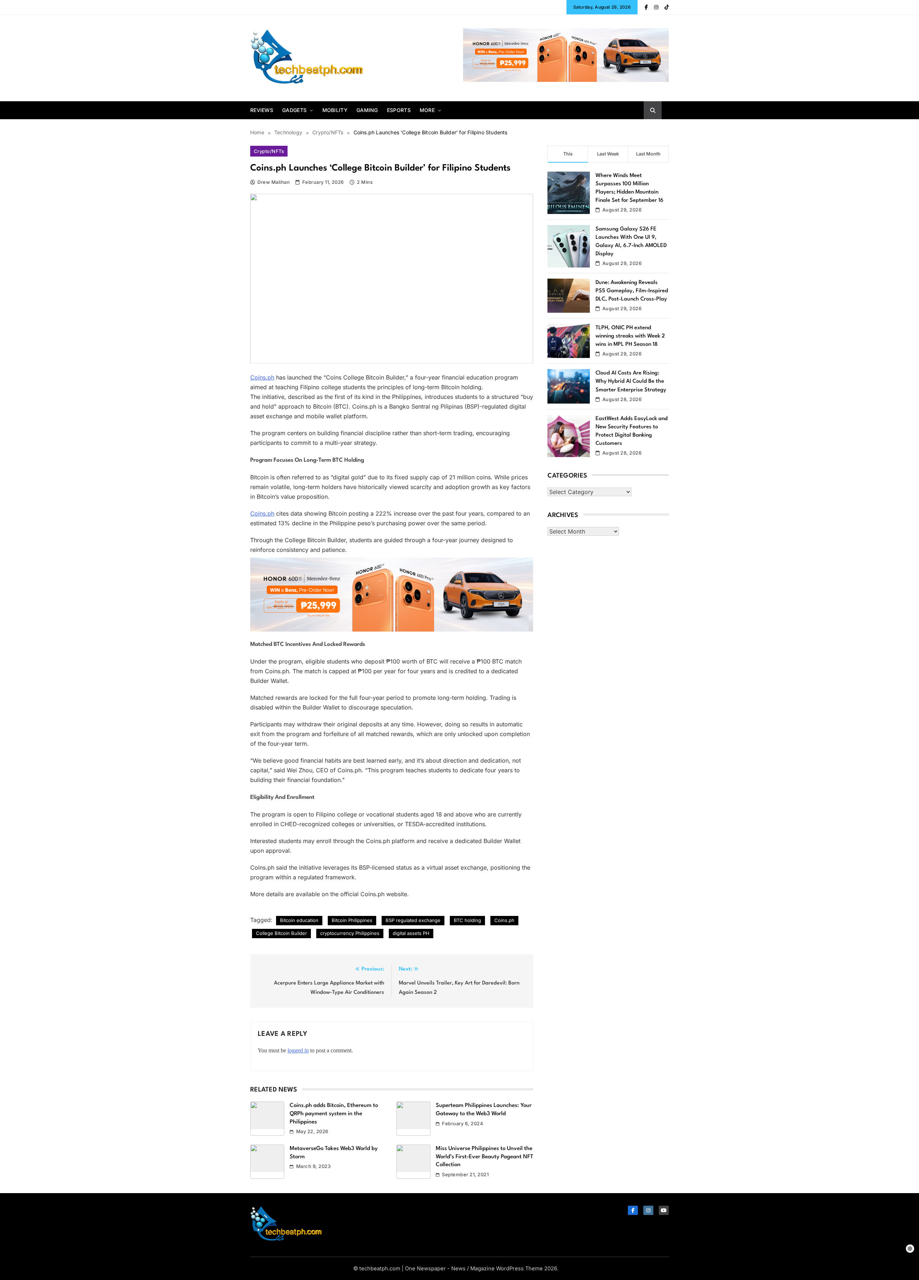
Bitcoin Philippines (352, 920)
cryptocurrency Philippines (349, 933)
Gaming (367, 110)
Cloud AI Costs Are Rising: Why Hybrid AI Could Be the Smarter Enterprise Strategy (631, 381)
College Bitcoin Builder (281, 933)
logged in (298, 1050)
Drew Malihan (273, 182)
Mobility (334, 110)
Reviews (261, 110)
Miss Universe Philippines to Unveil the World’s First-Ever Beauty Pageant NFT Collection (484, 1157)
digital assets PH (411, 933)
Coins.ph (262, 377)
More (427, 110)
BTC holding (467, 920)
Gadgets (294, 110)
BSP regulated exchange (413, 920)
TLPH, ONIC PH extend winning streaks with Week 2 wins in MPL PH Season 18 (630, 336)
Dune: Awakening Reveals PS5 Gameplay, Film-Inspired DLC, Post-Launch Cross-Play (632, 291)
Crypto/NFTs (269, 151)
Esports (399, 110)
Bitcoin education (299, 920)
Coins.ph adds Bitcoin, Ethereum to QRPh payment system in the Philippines (334, 1114)
